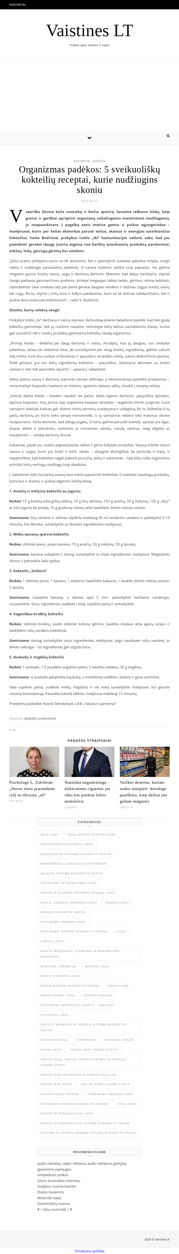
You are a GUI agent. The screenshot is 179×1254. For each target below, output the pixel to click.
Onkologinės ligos (58, 995)
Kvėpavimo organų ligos (63, 922)
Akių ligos (50, 834)
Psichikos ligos (55, 1015)
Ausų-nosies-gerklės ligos (92, 834)
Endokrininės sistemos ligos (67, 844)
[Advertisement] (89, 95)
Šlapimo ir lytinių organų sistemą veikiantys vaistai (89, 1132)
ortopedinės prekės (52, 1174)
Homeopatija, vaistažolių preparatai (74, 863)
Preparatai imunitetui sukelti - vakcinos (78, 1005)
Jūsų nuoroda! (55, 1209)
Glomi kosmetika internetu (58, 1180)
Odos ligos (118, 985)
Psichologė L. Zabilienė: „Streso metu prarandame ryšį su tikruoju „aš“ (32, 788)
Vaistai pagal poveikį (60, 1094)
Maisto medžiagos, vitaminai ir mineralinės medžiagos (80, 954)
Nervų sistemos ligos (60, 976)
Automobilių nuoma (53, 1203)
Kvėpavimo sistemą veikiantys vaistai (74, 931)
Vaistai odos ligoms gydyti (106, 1084)
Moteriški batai (49, 1198)
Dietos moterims (50, 1192)
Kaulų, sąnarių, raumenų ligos (69, 902)
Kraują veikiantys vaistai (63, 912)
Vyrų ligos (127, 1104)
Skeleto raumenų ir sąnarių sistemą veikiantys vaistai (83, 1027)
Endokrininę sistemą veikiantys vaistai (76, 854)
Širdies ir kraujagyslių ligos (67, 1113)
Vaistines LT (89, 30)
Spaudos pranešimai (40, 718)
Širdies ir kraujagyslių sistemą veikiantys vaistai (85, 1123)
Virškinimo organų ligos (110, 1094)
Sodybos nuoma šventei (56, 1186)
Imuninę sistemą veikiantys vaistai (72, 873)
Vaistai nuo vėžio (56, 1084)
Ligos (121, 931)
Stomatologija (54, 1039)
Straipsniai (86, 1039)
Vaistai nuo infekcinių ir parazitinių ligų (79, 1074)
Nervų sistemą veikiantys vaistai (70, 985)
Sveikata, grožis (89, 161)
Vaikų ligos (51, 1049)
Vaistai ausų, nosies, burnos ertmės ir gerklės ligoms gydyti (83, 1062)
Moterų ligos (97, 966)
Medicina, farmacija (58, 966)
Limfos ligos (52, 941)
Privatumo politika (89, 1251)
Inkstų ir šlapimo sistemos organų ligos (78, 892)
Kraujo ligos (117, 902)
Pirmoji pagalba (98, 995)
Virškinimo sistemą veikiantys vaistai (74, 1104)
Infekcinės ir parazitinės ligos (69, 883)
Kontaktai (17, 4)
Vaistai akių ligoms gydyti (94, 1049)
